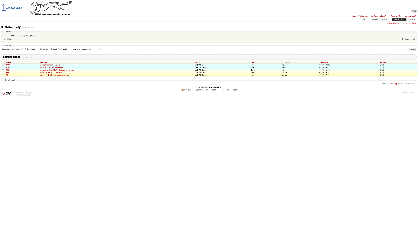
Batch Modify (10, 80)
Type (252, 62)
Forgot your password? (407, 16)
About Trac (384, 16)
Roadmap (386, 19)
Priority (284, 62)
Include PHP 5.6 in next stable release (54, 75)
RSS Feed (187, 90)
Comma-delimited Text (206, 90)
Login (354, 16)
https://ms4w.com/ (410, 93)
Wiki (364, 19)
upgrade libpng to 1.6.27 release (52, 65)
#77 (7, 70)
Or (403, 39)
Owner (197, 62)
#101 (8, 65)
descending (31, 49)
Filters (8, 31)
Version (383, 62)
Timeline (374, 19)
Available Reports (393, 23)
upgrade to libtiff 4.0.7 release (51, 67)
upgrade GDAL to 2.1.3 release (51, 72)
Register (394, 16)
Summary (43, 62)
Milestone (14, 36)
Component (323, 62)
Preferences (363, 16)
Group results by (7, 49)
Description (63, 49)
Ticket (8, 62)
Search (412, 19)
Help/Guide (374, 16)
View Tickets (399, 19)
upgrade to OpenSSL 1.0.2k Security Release (57, 70)
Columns (8, 45)
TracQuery (393, 84)
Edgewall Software (24, 94)
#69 (7, 72)
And (5, 39)
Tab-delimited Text (228, 90)
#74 (7, 75)
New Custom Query (409, 23)
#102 (8, 67)
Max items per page (80, 49)
